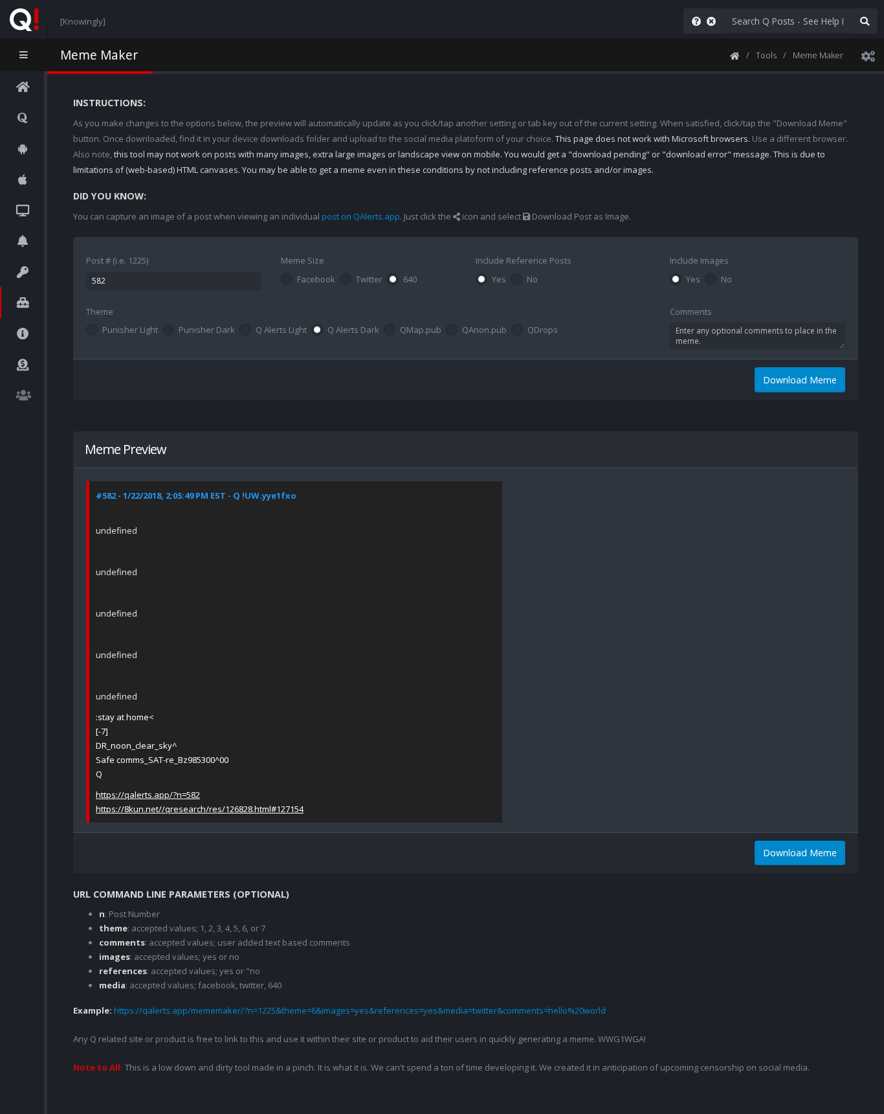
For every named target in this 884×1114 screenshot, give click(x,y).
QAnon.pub (484, 330)
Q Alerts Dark (353, 330)
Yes (499, 280)
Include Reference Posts (523, 260)
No (532, 280)
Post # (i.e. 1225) (117, 260)
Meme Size (302, 260)
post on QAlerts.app (361, 216)
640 (410, 280)
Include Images (699, 260)
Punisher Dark (207, 330)
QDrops (542, 330)
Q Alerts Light (281, 330)
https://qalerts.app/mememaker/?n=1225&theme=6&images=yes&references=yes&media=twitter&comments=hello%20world (360, 1010)
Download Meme (800, 380)
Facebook (316, 280)
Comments (691, 311)
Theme (99, 311)
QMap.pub (420, 330)
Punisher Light (130, 330)
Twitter (369, 280)
